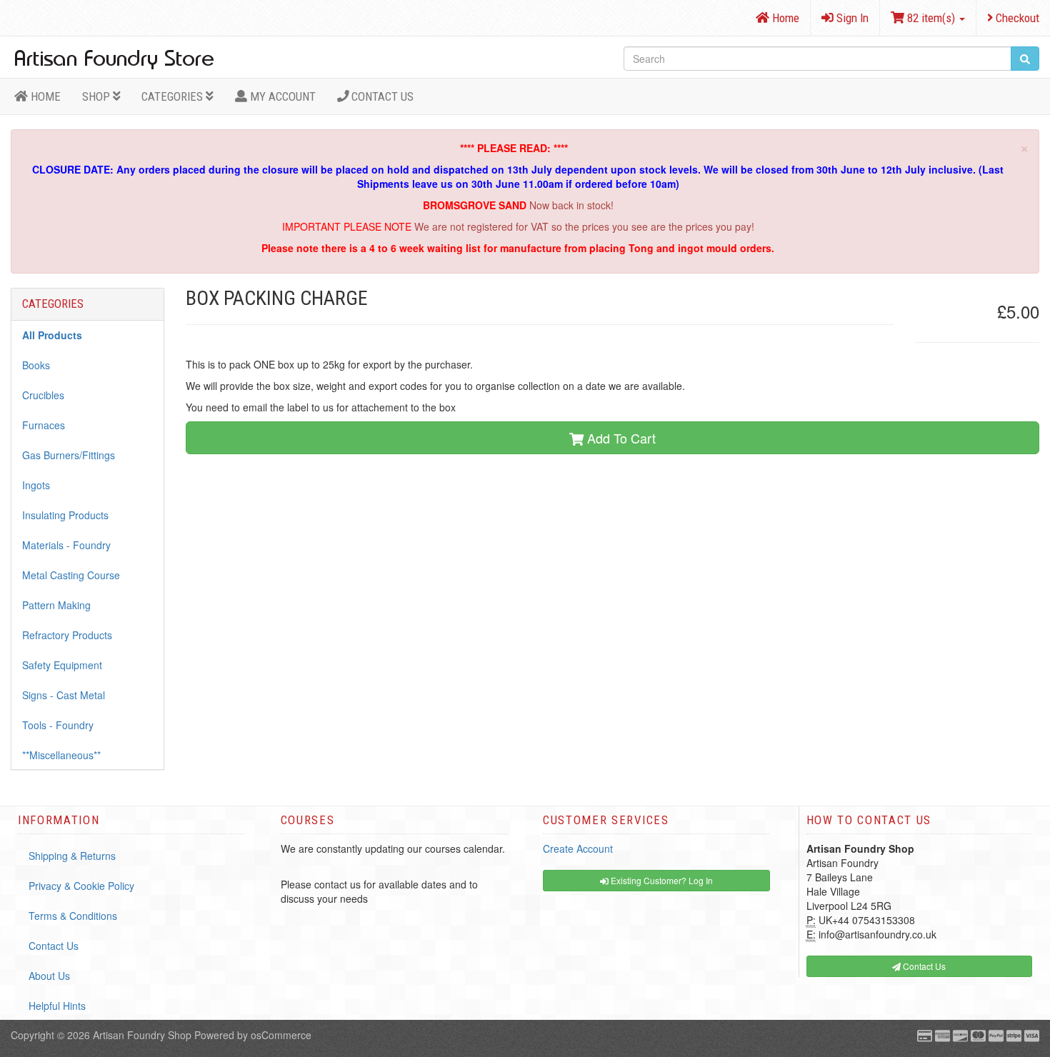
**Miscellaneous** (61, 755)
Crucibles (43, 395)
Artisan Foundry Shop (142, 1035)
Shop (97, 96)
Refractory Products (67, 635)
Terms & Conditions (73, 915)
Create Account (578, 848)
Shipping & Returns (72, 855)
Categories (173, 96)
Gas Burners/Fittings (68, 455)
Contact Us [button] (923, 966)
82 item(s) (931, 18)
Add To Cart (620, 438)
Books (36, 365)
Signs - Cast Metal (63, 695)
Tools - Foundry (58, 725)
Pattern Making (56, 605)
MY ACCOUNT (281, 96)
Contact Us (381, 96)
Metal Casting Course (71, 575)
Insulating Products (65, 515)
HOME (44, 96)
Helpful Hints (57, 1005)
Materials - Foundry (66, 545)
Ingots (36, 485)
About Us (49, 975)
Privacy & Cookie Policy (81, 885)
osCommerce (281, 1035)
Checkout (1016, 18)
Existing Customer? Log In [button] (661, 880)
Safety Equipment (62, 665)
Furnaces (43, 425)
